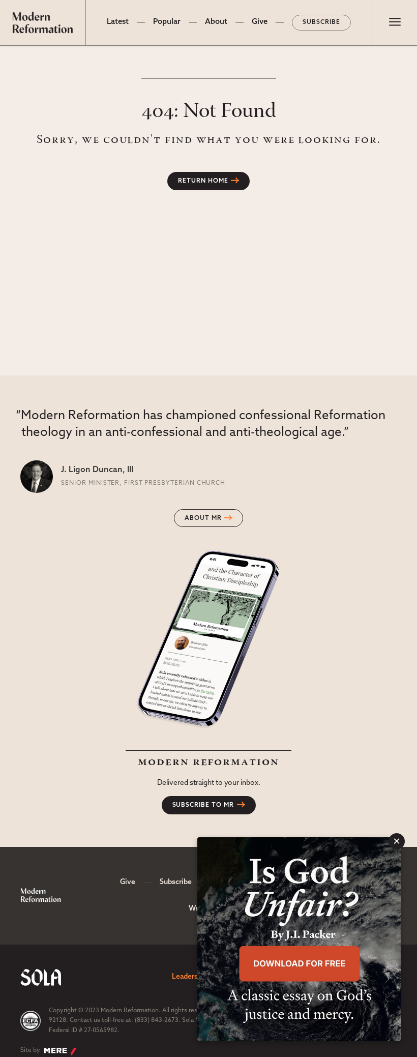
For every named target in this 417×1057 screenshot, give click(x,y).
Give (259, 22)
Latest (118, 22)
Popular (167, 22)
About (216, 22)
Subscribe (321, 22)
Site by (30, 1050)
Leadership (190, 977)
